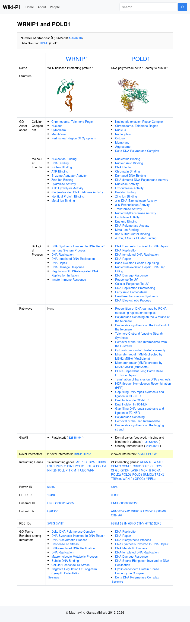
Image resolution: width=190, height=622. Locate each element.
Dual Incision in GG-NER (132, 400)
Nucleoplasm (124, 134)
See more (53, 577)
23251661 (152, 445)
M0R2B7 (136, 511)
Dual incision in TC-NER (131, 404)
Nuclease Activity (127, 184)
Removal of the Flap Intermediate (137, 421)
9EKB (158, 523)
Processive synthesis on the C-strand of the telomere (142, 327)
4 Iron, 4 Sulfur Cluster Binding (135, 238)
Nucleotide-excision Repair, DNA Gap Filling (140, 269)
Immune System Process (68, 250)
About (42, 7)
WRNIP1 (77, 58)
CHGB (115, 470)
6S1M (115, 523)
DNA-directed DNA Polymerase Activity (141, 179)
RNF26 (52, 470)
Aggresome (122, 146)
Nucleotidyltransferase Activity (135, 213)
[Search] (182, 7)
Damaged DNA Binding (130, 175)
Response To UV (126, 279)
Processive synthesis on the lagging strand (139, 427)
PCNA (156, 470)
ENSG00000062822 (124, 503)
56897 (51, 486)
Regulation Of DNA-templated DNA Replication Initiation (74, 273)
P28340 (148, 511)
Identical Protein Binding (67, 196)
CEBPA (90, 462)
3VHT (60, 523)
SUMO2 (148, 474)
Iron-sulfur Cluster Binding (132, 234)
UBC (83, 470)
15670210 (75, 38)
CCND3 (116, 466)
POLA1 (153, 454)
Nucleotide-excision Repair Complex (139, 121)
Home (29, 7)
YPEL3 (150, 478)
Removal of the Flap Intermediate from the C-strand (141, 343)
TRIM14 (74, 470)
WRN (90, 470)
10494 (51, 495)
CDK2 (137, 466)
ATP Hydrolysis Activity (67, 188)
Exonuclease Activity (129, 188)
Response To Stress (65, 544)
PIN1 (70, 466)
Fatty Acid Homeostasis (131, 292)
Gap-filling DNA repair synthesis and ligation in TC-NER (139, 410)
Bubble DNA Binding (65, 560)
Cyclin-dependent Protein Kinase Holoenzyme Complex (137, 571)
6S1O (132, 523)
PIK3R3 (61, 466)
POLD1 (140, 58)
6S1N (123, 523)
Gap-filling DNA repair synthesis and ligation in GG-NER (139, 394)
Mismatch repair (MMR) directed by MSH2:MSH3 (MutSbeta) (138, 364)
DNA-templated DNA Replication (73, 258)
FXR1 (51, 466)
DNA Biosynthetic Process (133, 300)
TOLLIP (62, 470)
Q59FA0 (116, 515)
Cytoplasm (58, 130)
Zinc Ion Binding (62, 179)
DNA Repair (59, 263)
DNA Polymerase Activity (132, 225)
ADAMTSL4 (148, 462)
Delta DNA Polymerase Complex (137, 150)
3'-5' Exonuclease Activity (132, 204)
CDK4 (145, 466)
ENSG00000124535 (60, 503)
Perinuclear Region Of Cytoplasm (73, 138)
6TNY (140, 523)
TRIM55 (116, 478)
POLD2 (90, 466)
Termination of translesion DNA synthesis (143, 379)
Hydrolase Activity (63, 184)
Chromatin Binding (127, 171)
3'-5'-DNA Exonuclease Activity (136, 200)
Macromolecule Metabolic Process (74, 556)
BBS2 (78, 454)
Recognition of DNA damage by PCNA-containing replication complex (141, 310)
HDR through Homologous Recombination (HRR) (143, 385)
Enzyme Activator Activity (69, 175)
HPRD (44, 43)
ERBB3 (101, 462)
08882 (115, 495)
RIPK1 (87, 454)
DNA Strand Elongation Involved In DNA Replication (142, 562)
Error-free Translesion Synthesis (136, 296)
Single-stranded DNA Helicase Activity (77, 192)
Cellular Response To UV (132, 283)
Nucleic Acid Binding (129, 163)
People (55, 7)
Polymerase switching (130, 417)
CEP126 (156, 466)
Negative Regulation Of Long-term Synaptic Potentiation (74, 571)
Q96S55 (52, 511)
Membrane (58, 134)
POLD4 (101, 466)
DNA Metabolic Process (131, 548)
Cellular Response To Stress (70, 564)
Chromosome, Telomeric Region (72, 121)
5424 (114, 486)
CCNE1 (127, 466)
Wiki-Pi (11, 7)
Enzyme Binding (126, 221)
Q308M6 (160, 511)
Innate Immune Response (68, 279)
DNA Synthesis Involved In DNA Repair (77, 246)
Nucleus (56, 125)
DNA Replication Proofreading (135, 288)
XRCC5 (140, 478)
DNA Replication (62, 254)
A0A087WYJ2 (120, 511)
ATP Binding (59, 171)
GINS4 (125, 470)
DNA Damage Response (67, 267)
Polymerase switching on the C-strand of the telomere (142, 318)
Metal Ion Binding (63, 200)
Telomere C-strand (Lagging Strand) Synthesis (139, 335)
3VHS (51, 523)
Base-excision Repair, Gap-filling (137, 263)
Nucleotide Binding (63, 159)
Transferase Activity (128, 209)
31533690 (151, 441)
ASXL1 (142, 454)
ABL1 (80, 462)
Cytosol (120, 138)
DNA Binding (60, 163)
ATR (159, 462)
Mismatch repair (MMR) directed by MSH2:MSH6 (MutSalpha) (138, 356)
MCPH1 (146, 470)
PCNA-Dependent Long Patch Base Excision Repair (139, 373)
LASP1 (135, 470)
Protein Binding (61, 167)
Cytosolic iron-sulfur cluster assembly (140, 350)
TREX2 (159, 474)
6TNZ (149, 523)
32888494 (75, 437)
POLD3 (126, 474)
